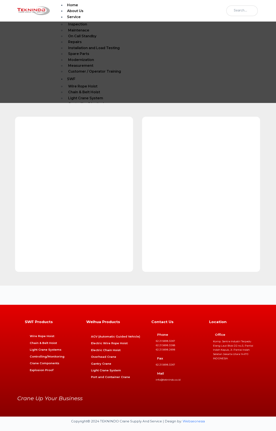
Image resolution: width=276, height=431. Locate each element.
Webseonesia (194, 421)
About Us (75, 11)
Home (72, 5)
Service (74, 17)
